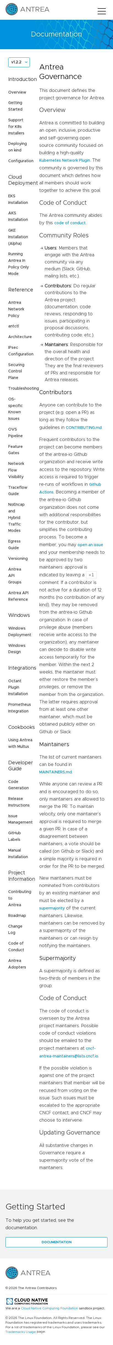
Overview (17, 92)
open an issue (90, 545)
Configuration (20, 161)
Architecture (20, 337)
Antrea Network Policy (16, 309)
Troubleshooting (23, 389)
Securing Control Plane (16, 371)
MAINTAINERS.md (55, 772)
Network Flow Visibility (16, 470)
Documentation (57, 1242)
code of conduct (70, 223)
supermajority (52, 908)
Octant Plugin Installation (18, 687)
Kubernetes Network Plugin (64, 160)
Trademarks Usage (20, 1331)
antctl (13, 326)
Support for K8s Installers (16, 126)
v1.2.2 (16, 62)
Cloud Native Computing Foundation (49, 1308)
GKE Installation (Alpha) (18, 237)
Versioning (18, 559)
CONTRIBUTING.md (84, 428)
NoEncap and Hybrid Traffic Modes (16, 518)
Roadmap (17, 916)
